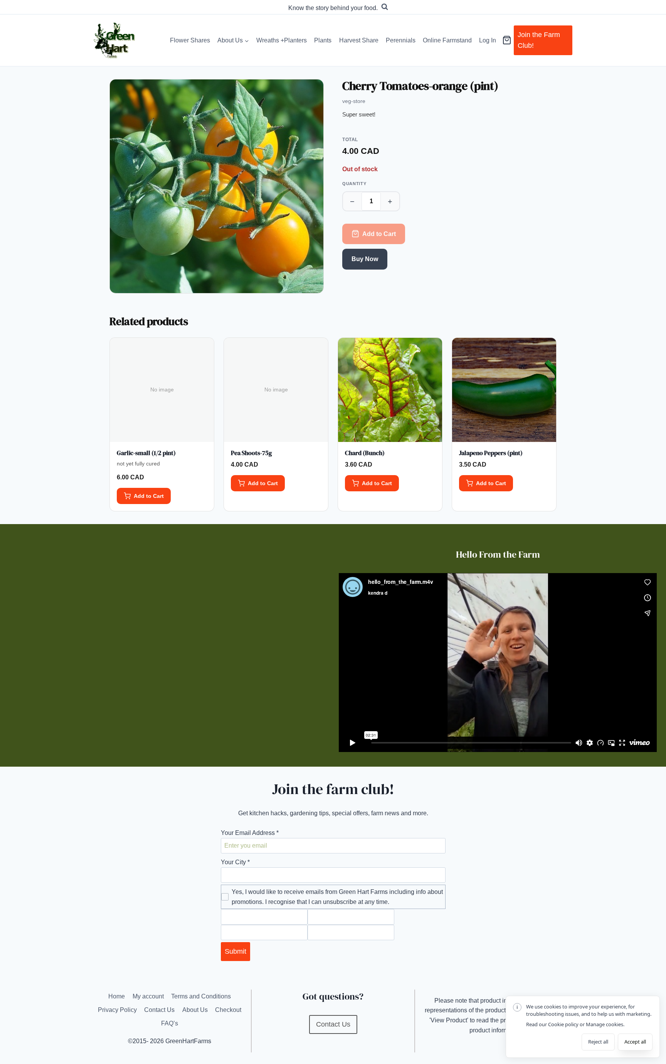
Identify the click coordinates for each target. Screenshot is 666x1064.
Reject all (598, 1041)
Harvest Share (358, 40)
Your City (235, 862)
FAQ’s (169, 1023)
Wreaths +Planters (281, 40)
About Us (195, 1010)
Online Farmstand (447, 40)
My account (148, 996)
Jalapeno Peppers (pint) (491, 453)
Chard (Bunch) (365, 453)
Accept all (635, 1041)
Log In (487, 40)
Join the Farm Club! (539, 40)
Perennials (400, 40)
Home (116, 996)
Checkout (228, 1010)
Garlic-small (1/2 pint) (146, 453)
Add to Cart (379, 234)
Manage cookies (604, 1024)
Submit (235, 951)
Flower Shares (190, 40)
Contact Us (159, 1010)
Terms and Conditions (201, 996)
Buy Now (365, 259)
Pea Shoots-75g (251, 453)
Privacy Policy (117, 1010)
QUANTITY (354, 183)
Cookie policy (563, 1024)
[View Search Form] (385, 7)
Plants (322, 40)
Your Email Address (250, 833)
